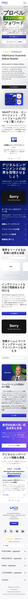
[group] (11, 266)
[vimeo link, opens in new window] (17, 531)
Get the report (14, 87)
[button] (9, 158)
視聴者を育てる (8, 239)
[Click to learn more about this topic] (14, 482)
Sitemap (10, 587)
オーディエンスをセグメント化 (11, 210)
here (19, 515)
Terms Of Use (16, 587)
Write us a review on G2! (14, 541)
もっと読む (14, 415)
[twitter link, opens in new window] (11, 531)
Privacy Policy (14, 589)
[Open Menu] (24, 3)
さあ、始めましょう (14, 36)
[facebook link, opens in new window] (5, 531)
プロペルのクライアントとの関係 (14, 41)
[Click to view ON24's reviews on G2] (12, 51)
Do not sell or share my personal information (14, 594)
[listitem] (14, 27)
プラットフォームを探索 (14, 445)
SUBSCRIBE (14, 523)
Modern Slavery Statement (14, 591)
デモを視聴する (14, 313)
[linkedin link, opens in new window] (23, 531)
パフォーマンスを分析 (10, 229)
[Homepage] (7, 3)
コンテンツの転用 (9, 234)
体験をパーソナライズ (10, 224)
